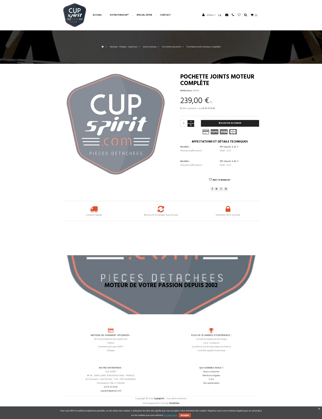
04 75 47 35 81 (208, 108)
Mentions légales (211, 375)
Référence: (186, 91)
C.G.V (211, 379)
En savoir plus (170, 415)
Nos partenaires (211, 383)
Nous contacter (211, 372)
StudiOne (174, 403)
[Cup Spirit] (74, 15)
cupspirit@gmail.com (110, 391)
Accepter (185, 415)
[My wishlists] (239, 15)
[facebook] (212, 189)
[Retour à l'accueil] (102, 47)
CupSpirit (159, 399)
